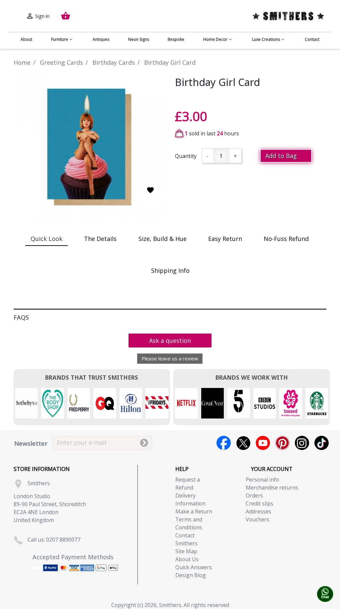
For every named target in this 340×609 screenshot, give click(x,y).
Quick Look (46, 239)
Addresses (258, 511)
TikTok (321, 443)
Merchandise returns (272, 487)
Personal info (262, 479)
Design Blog (190, 575)
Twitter (243, 443)
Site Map (186, 551)
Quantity (186, 156)
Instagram (302, 443)
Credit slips (259, 503)
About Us (187, 559)
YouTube (263, 443)
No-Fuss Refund (286, 239)
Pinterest (282, 443)
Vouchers (257, 519)
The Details (100, 239)
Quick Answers (193, 567)
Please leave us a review (169, 358)
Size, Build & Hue (162, 239)
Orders (254, 495)
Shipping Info (170, 270)
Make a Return (193, 511)
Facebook (223, 443)
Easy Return (225, 239)
